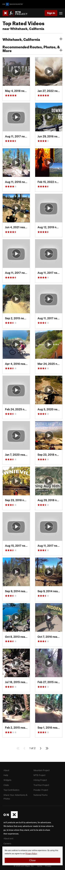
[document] (32, 856)
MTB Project (39, 775)
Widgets (7, 780)
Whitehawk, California (21, 39)
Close (32, 860)
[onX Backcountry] (13, 4)
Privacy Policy (31, 854)
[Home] (16, 13)
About (6, 770)
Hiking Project (40, 780)
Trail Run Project (41, 785)
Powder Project (41, 790)
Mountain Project (42, 770)
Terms (39, 866)
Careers (7, 843)
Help (6, 775)
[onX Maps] (11, 817)
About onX (9, 838)
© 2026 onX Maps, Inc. (24, 866)
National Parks (41, 795)
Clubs (6, 785)
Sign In (51, 12)
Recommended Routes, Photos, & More (31, 48)
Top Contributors (11, 790)
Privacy (48, 866)
